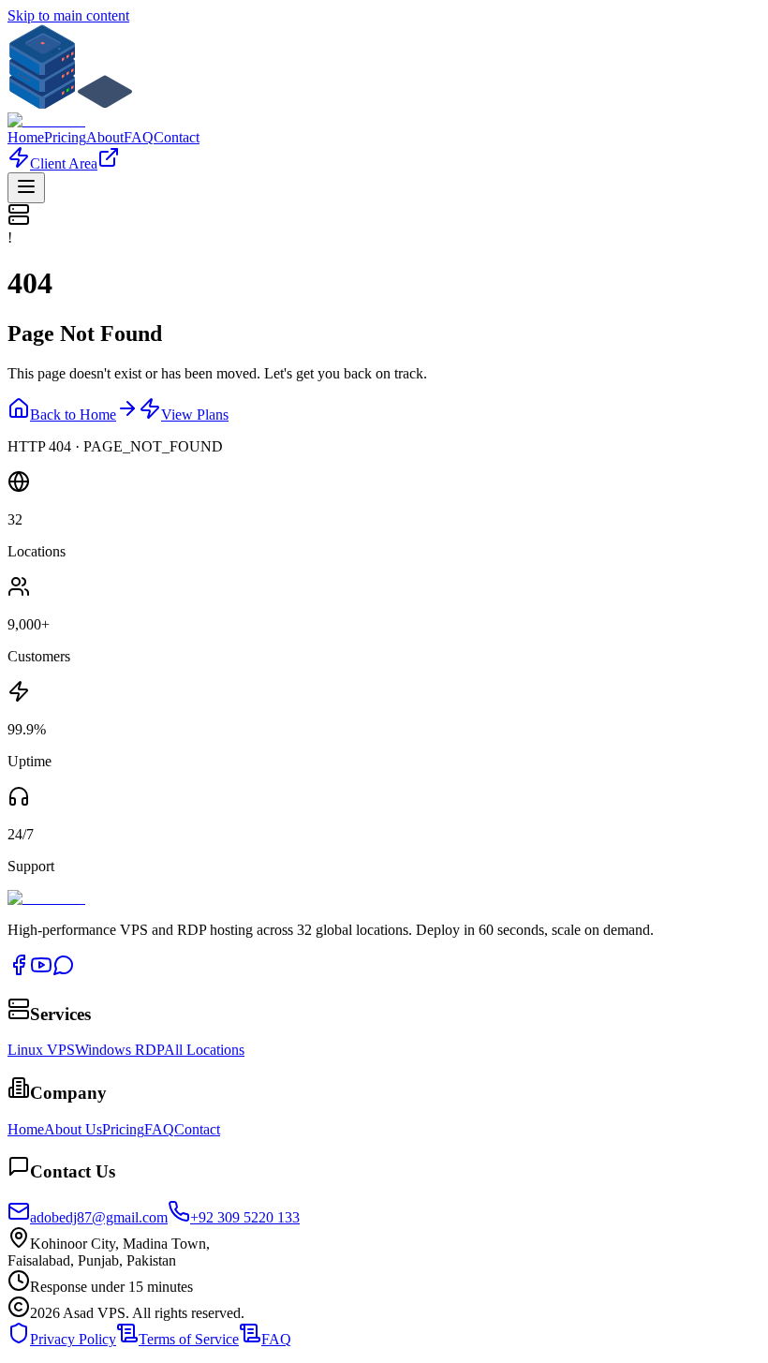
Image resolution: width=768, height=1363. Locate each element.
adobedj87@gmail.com (99, 1217)
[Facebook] (18, 971)
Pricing (65, 137)
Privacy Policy (73, 1339)
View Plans (195, 414)
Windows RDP (119, 1050)
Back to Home (73, 414)
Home (25, 137)
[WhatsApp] (63, 971)
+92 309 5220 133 (245, 1217)
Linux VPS (41, 1050)
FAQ (139, 137)
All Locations (204, 1050)
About (105, 137)
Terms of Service (189, 1339)
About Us (73, 1129)
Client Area (63, 163)
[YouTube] (41, 971)
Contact (176, 137)
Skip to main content (68, 15)
